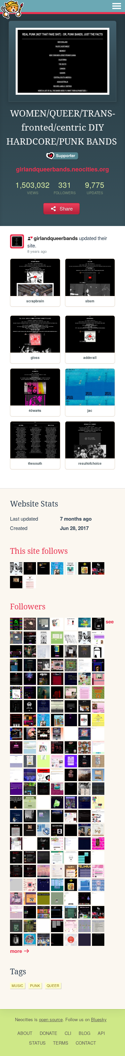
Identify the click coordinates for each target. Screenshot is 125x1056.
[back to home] (12, 9)
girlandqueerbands (55, 238)
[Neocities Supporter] (62, 156)
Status (37, 1043)
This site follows (39, 551)
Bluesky (99, 1019)
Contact (86, 1043)
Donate (48, 1033)
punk (35, 985)
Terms (60, 1043)
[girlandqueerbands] (17, 241)
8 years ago (37, 251)
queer (53, 985)
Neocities (24, 1019)
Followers (27, 606)
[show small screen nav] (116, 6)
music (17, 985)
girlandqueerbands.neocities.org (62, 169)
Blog (84, 1033)
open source (51, 1019)
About (24, 1033)
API (101, 1033)
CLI (68, 1033)
